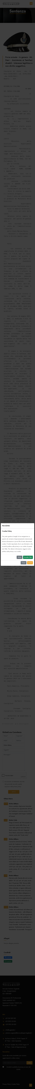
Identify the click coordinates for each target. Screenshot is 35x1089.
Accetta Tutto (28, 557)
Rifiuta (19, 557)
